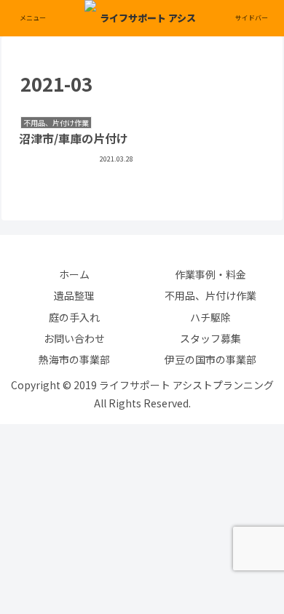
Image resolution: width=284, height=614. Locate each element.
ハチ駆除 (210, 317)
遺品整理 (74, 295)
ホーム (74, 274)
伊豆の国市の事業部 (210, 359)
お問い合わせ (74, 338)
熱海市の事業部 (74, 359)
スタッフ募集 (210, 338)
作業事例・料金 (210, 274)
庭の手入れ (74, 317)
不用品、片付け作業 (210, 295)
